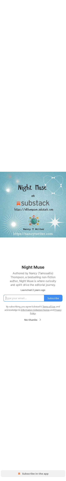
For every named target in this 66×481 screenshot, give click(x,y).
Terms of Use (48, 306)
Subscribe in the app (35, 473)
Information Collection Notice (35, 309)
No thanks (30, 319)
